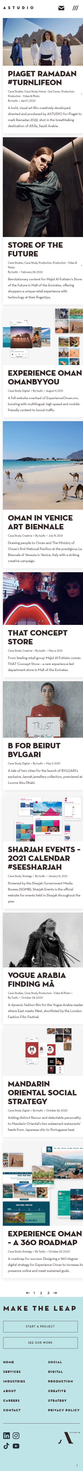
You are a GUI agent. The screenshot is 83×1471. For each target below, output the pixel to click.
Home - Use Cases (49, 91)
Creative (27, 536)
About (9, 1391)
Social (55, 1362)
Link (34, 41)
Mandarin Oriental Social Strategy (42, 1093)
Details (56, 41)
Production (67, 91)
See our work (40, 1343)
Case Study (30, 91)
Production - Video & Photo (23, 96)
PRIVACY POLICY (64, 1410)
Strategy (27, 876)
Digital (26, 391)
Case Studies (15, 91)
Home (8, 1362)
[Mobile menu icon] (75, 8)
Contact (12, 1410)
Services (12, 1372)
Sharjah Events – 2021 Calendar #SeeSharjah (44, 859)
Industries (14, 1381)
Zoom (45, 41)
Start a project (40, 1326)
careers (11, 1400)
